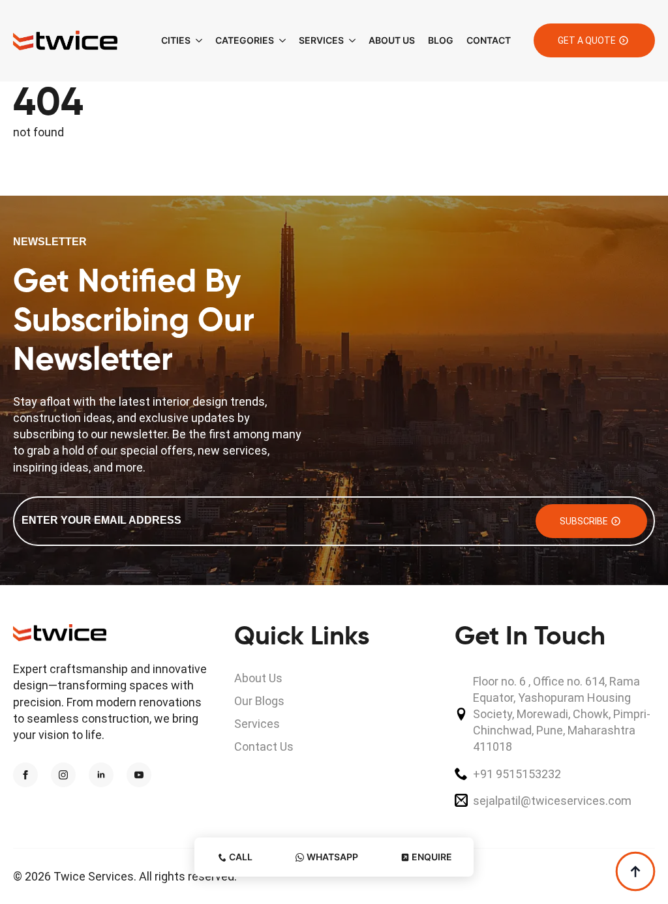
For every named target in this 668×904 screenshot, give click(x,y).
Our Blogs (259, 701)
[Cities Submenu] (196, 40)
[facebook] (25, 774)
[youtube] (139, 774)
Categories (244, 40)
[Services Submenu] (350, 40)
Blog (440, 40)
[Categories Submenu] (280, 40)
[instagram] (63, 774)
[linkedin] (101, 774)
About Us (392, 40)
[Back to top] (635, 871)
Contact (488, 40)
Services (321, 40)
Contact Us (264, 746)
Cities (175, 40)
